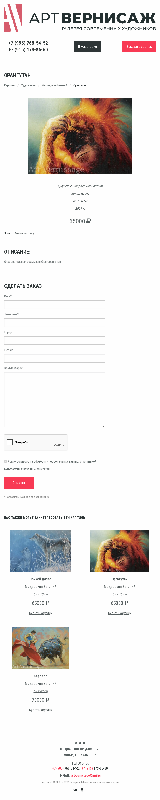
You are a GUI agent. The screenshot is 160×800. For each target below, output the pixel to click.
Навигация (88, 46)
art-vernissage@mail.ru (86, 775)
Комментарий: (13, 368)
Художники (28, 85)
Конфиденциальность (80, 755)
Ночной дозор (40, 579)
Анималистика (24, 233)
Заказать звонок (139, 46)
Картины (9, 85)
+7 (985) (28, 43)
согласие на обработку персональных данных (48, 461)
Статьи (80, 743)
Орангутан (120, 579)
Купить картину (40, 613)
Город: (8, 332)
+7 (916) (28, 50)
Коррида (40, 676)
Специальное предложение (80, 749)
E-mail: (8, 350)
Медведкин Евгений (54, 85)
